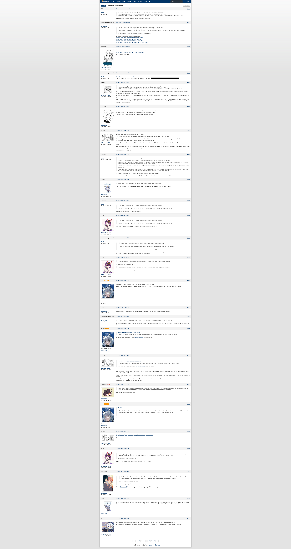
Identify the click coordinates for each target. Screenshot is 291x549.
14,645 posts (104, 493)
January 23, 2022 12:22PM (122, 404)
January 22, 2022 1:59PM (122, 257)
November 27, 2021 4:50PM (123, 73)
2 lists (109, 67)
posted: (129, 332)
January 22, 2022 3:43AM (122, 154)
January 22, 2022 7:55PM (122, 316)
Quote (188, 9)
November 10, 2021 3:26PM (123, 46)
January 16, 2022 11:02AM (122, 82)
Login (187, 1)
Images (140, 1)
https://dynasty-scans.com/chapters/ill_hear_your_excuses (130, 52)
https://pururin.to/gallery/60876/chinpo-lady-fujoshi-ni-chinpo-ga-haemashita (134, 435)
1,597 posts (104, 13)
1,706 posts (104, 232)
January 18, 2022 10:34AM (122, 106)
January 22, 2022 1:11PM (122, 238)
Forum (145, 1)
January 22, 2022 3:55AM (122, 179)
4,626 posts (104, 302)
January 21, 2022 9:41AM (122, 130)
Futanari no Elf (123, 487)
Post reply (187, 5)
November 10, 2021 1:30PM (123, 22)
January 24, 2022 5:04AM (122, 431)
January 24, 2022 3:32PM (122, 448)
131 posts (103, 95)
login (150, 545)
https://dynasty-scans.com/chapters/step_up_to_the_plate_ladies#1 (132, 42)
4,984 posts (104, 194)
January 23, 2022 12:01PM (122, 355)
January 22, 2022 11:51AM (122, 200)
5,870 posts (104, 311)
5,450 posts (104, 125)
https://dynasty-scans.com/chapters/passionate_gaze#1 (129, 37)
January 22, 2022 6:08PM (122, 307)
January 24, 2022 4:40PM (122, 498)
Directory (129, 1)
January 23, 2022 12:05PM (122, 384)
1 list (108, 95)
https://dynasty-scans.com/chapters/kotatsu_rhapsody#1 (129, 40)
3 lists (109, 232)
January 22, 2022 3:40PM (122, 280)
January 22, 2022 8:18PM (122, 328)
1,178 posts (104, 26)
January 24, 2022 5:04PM (122, 518)
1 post (102, 158)
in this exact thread (138, 337)
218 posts (103, 142)
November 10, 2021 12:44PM (123, 9)
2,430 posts (104, 67)
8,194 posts (104, 534)
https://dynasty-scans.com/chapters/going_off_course (129, 77)
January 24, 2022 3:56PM (122, 471)
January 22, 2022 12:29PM (122, 215)
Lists (135, 1)
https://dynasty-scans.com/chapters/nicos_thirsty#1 (128, 39)
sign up (157, 545)
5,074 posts (104, 398)
